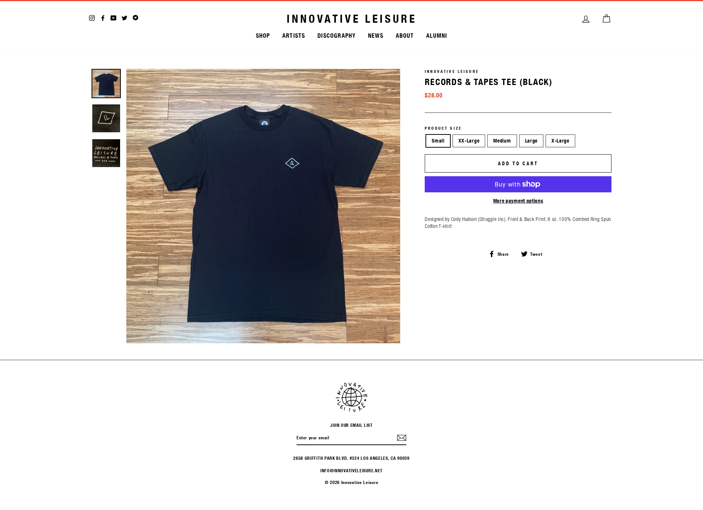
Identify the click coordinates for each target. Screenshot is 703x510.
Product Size (443, 128)
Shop (263, 35)
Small (438, 140)
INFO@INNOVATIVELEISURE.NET (351, 470)
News (375, 35)
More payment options (518, 200)
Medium (502, 140)
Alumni (436, 35)
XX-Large (469, 140)
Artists (293, 35)
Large (531, 140)
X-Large (560, 140)
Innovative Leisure (352, 19)
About (405, 35)
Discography (336, 35)
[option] (263, 206)
